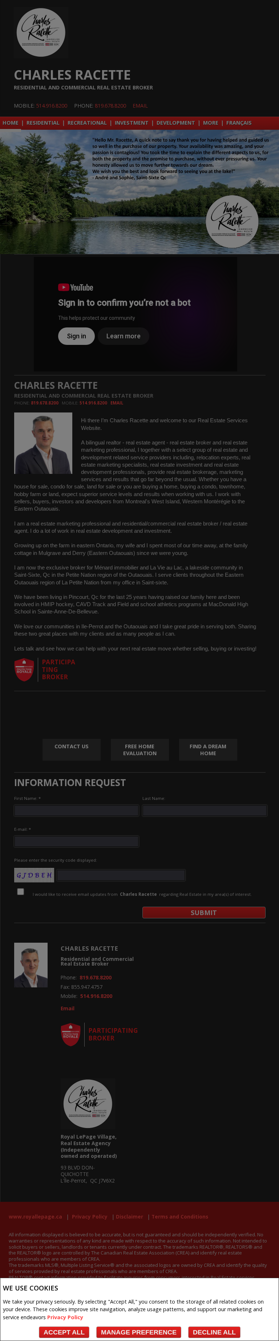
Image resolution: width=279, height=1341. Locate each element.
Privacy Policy (65, 1317)
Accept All (64, 1332)
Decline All (214, 1332)
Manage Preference (139, 1332)
